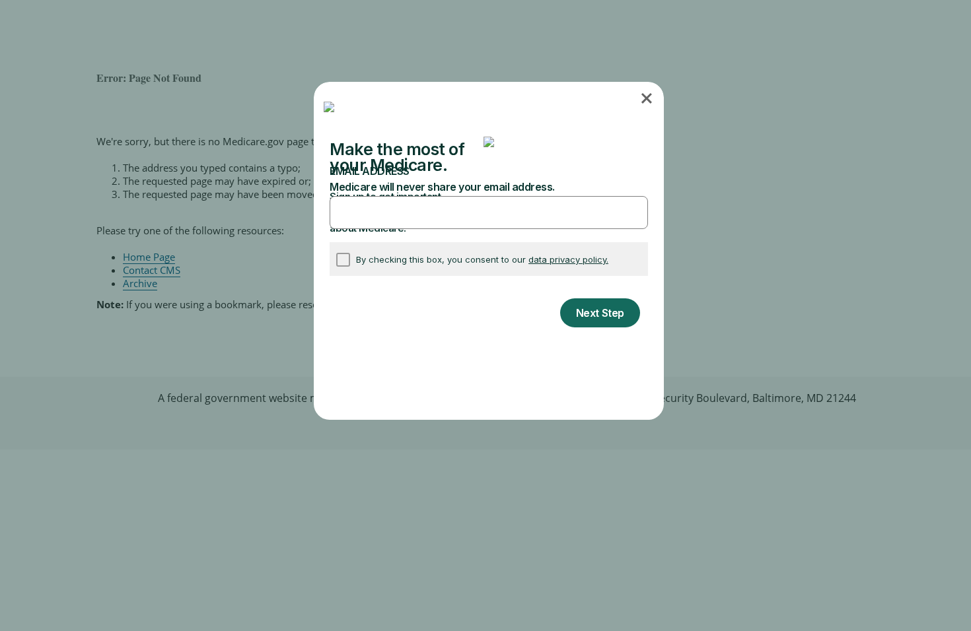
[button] (648, 98)
